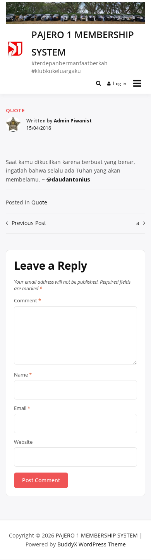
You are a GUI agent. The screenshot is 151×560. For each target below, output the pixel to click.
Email (22, 408)
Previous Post (29, 223)
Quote (15, 110)
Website (23, 442)
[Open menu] (137, 83)
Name (23, 375)
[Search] (98, 83)
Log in (120, 83)
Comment (27, 301)
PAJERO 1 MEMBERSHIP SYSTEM (97, 535)
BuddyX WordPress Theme (91, 544)
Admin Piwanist (73, 120)
